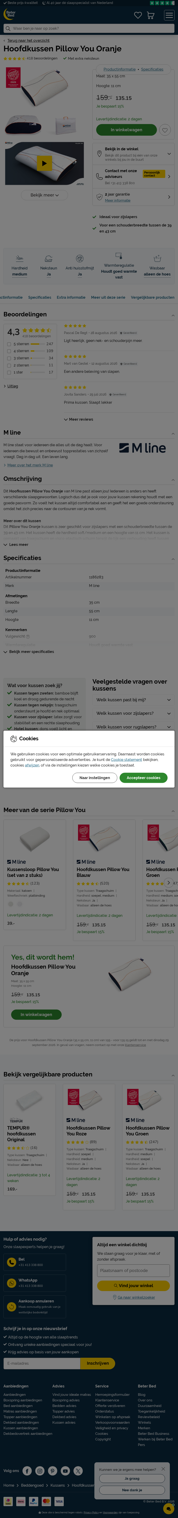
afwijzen (32, 765)
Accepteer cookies (143, 777)
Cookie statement (126, 759)
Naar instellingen (94, 777)
